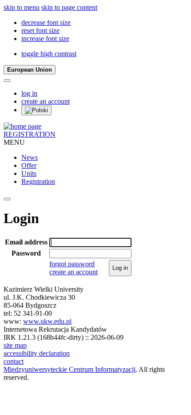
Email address (26, 242)
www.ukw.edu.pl (47, 321)
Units (28, 173)
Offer (28, 165)
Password (26, 253)
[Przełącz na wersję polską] (36, 110)
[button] (46, 22)
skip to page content (69, 7)
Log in (120, 267)
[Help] (7, 80)
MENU (14, 142)
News (29, 157)
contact (14, 361)
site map (15, 345)
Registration (38, 181)
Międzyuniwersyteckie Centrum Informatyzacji (69, 369)
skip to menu (22, 7)
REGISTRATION (30, 134)
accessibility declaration (37, 353)
